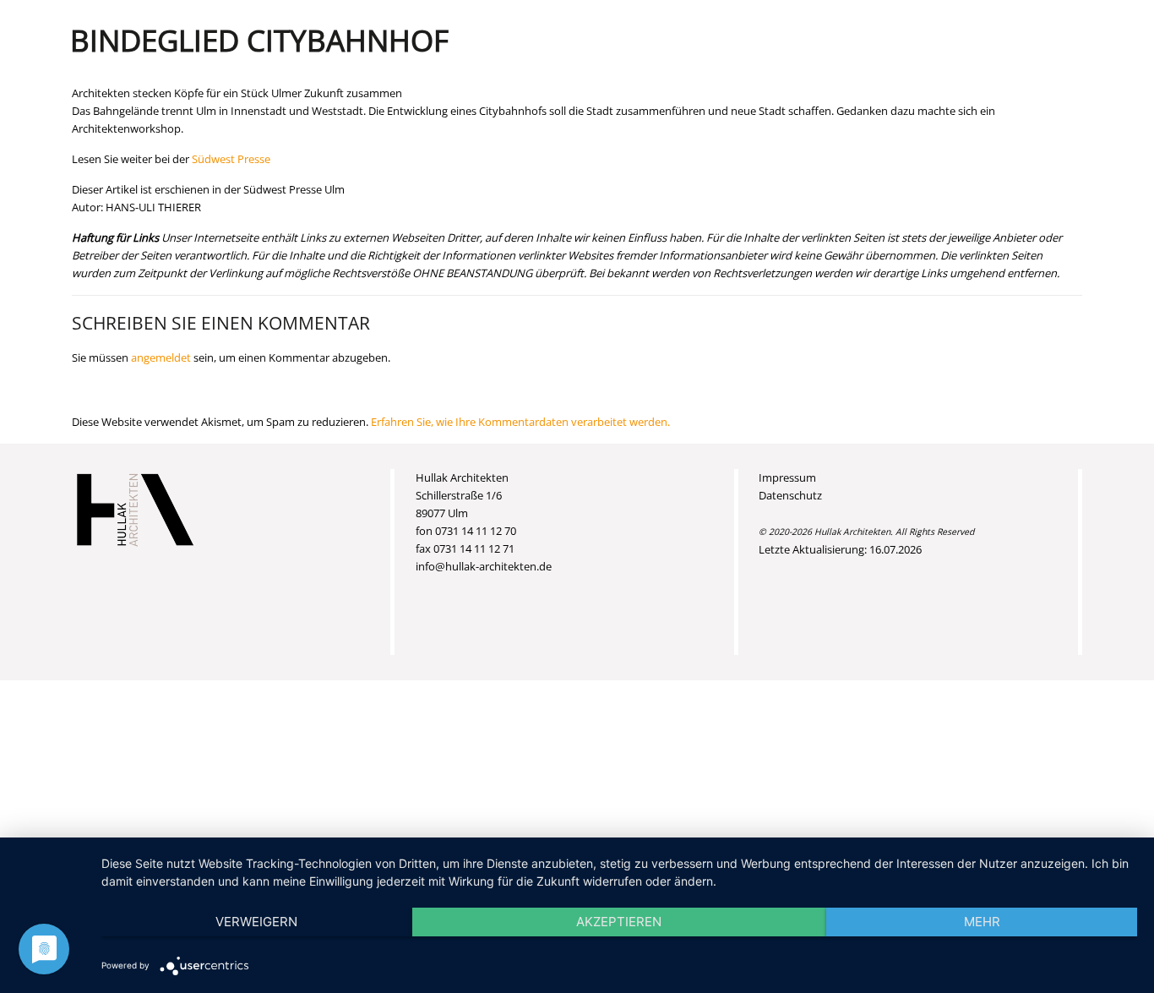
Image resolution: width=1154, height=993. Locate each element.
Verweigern (256, 922)
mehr (982, 922)
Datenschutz (790, 495)
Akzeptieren (618, 922)
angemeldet (161, 357)
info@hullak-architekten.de (484, 566)
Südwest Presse (231, 158)
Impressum (787, 477)
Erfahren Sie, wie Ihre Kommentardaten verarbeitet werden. (520, 421)
